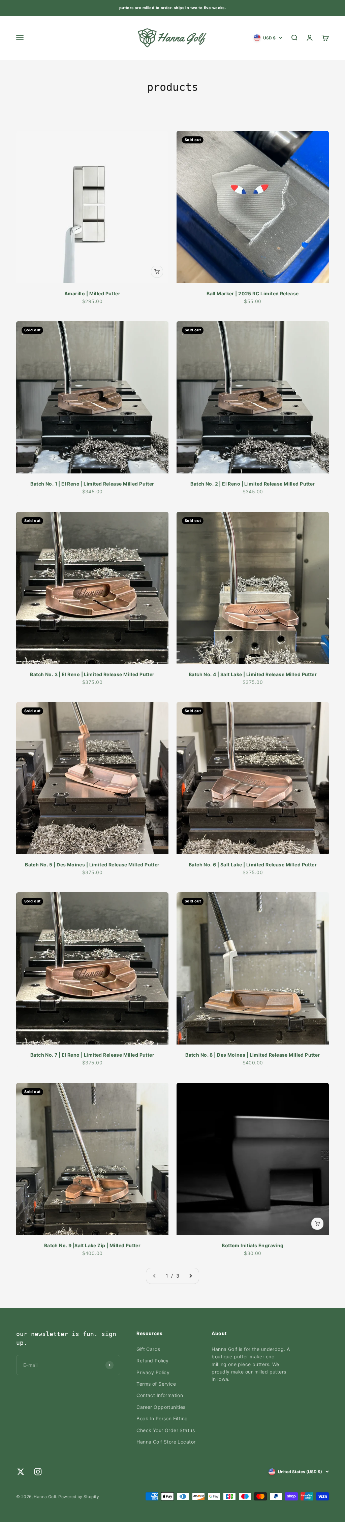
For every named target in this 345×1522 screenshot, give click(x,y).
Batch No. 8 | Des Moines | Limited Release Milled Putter (252, 1055)
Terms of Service (156, 1384)
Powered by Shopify (78, 1496)
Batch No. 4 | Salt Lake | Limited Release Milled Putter (253, 674)
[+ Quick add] (157, 272)
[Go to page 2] (190, 1276)
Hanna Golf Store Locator (165, 1442)
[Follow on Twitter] (20, 1471)
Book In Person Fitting (162, 1418)
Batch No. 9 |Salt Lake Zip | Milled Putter (92, 1245)
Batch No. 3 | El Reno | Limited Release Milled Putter (92, 674)
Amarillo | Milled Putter (92, 293)
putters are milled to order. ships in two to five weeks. (172, 7)
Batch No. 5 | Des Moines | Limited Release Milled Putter (92, 864)
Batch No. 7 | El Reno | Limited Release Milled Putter (92, 1055)
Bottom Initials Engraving (253, 1245)
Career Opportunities (160, 1407)
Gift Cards (148, 1349)
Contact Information (159, 1395)
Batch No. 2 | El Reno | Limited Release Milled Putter (252, 484)
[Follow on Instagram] (37, 1471)
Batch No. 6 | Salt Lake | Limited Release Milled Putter (253, 864)
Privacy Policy (152, 1372)
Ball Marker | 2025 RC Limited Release (253, 293)
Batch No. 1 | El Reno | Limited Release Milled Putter (92, 484)
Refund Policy (152, 1360)
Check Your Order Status (165, 1430)
